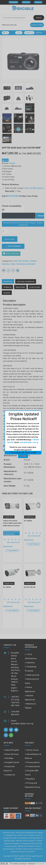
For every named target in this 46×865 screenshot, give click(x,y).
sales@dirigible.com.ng (29, 442)
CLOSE (23, 456)
